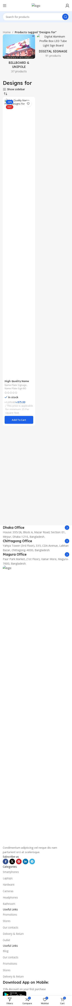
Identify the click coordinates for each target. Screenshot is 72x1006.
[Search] (65, 17)
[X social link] (12, 861)
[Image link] (36, 705)
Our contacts (10, 927)
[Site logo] (36, 5)
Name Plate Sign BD (15, 388)
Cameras (8, 891)
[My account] (67, 5)
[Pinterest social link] (19, 861)
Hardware (8, 884)
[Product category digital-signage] (53, 47)
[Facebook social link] (5, 861)
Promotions (10, 914)
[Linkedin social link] (25, 861)
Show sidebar (16, 89)
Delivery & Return (13, 934)
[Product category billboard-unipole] (19, 54)
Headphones (10, 897)
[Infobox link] (36, 527)
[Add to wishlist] (28, 103)
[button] (19, 420)
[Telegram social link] (32, 861)
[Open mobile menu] (4, 5)
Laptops (8, 878)
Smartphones (11, 872)
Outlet (6, 940)
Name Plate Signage (16, 385)
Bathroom (9, 904)
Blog (5, 951)
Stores (7, 921)
